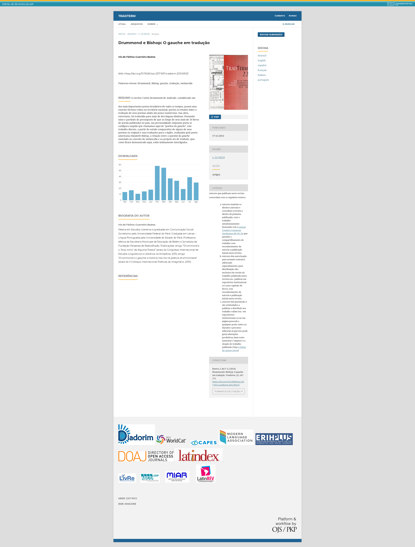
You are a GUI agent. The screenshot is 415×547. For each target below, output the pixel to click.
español (262, 65)
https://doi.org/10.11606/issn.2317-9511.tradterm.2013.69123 (156, 73)
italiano (262, 75)
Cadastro (280, 15)
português (263, 79)
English (262, 60)
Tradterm (127, 16)
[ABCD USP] (150, 481)
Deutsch (262, 55)
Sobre (152, 24)
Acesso (293, 15)
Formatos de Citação (227, 391)
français (262, 70)
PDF (216, 117)
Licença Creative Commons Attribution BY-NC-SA (234, 230)
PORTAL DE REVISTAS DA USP (18, 4)
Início (121, 34)
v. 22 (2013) (143, 34)
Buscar (290, 24)
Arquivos (137, 24)
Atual (122, 24)
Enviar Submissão (271, 34)
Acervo (131, 34)
